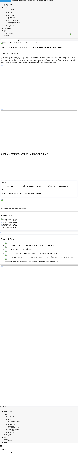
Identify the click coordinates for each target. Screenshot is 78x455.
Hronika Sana (8, 6)
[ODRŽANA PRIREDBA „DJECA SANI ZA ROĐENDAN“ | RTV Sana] (33, 1)
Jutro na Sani (8, 27)
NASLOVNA (8, 4)
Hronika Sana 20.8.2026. (8, 227)
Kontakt (6, 35)
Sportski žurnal (12, 17)
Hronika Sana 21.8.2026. (8, 224)
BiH (5, 30)
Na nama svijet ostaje (14, 20)
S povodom (11, 9)
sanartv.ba (15, 406)
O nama (6, 32)
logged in (11, 208)
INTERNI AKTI (12, 33)
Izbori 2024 (11, 25)
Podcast (10, 12)
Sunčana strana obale (14, 14)
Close (5, 410)
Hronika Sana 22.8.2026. (8, 221)
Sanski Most (7, 28)
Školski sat (11, 19)
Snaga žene (11, 15)
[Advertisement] (39, 168)
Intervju (10, 10)
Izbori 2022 (11, 23)
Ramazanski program (14, 22)
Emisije (6, 7)
